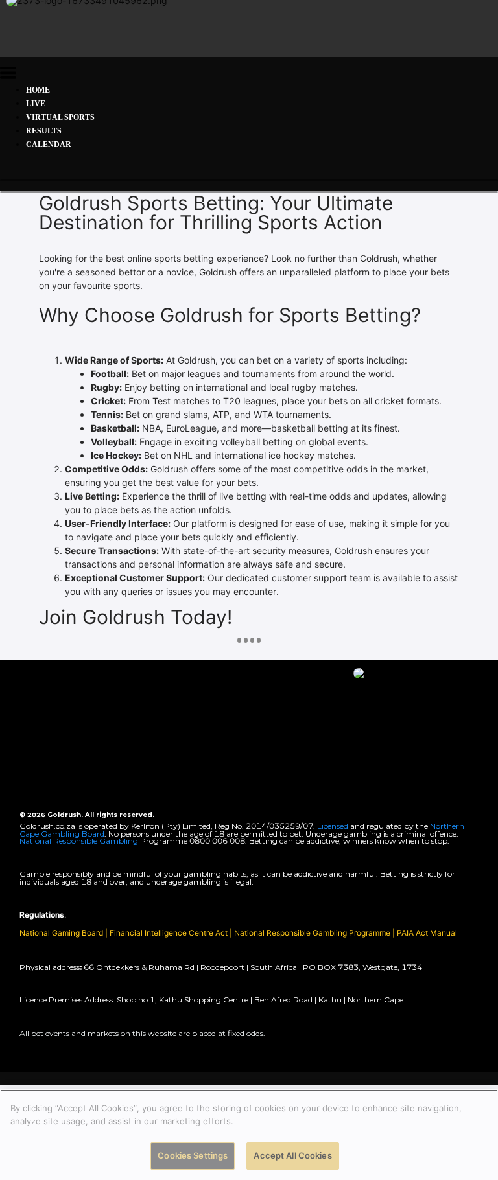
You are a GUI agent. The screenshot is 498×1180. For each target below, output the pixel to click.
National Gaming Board (62, 933)
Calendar (48, 144)
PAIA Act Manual (427, 933)
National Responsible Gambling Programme (312, 933)
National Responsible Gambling (78, 841)
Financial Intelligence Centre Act (170, 933)
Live (35, 103)
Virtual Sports (60, 117)
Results (44, 130)
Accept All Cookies (292, 1155)
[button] (8, 75)
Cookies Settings (193, 1155)
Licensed (333, 826)
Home (38, 90)
